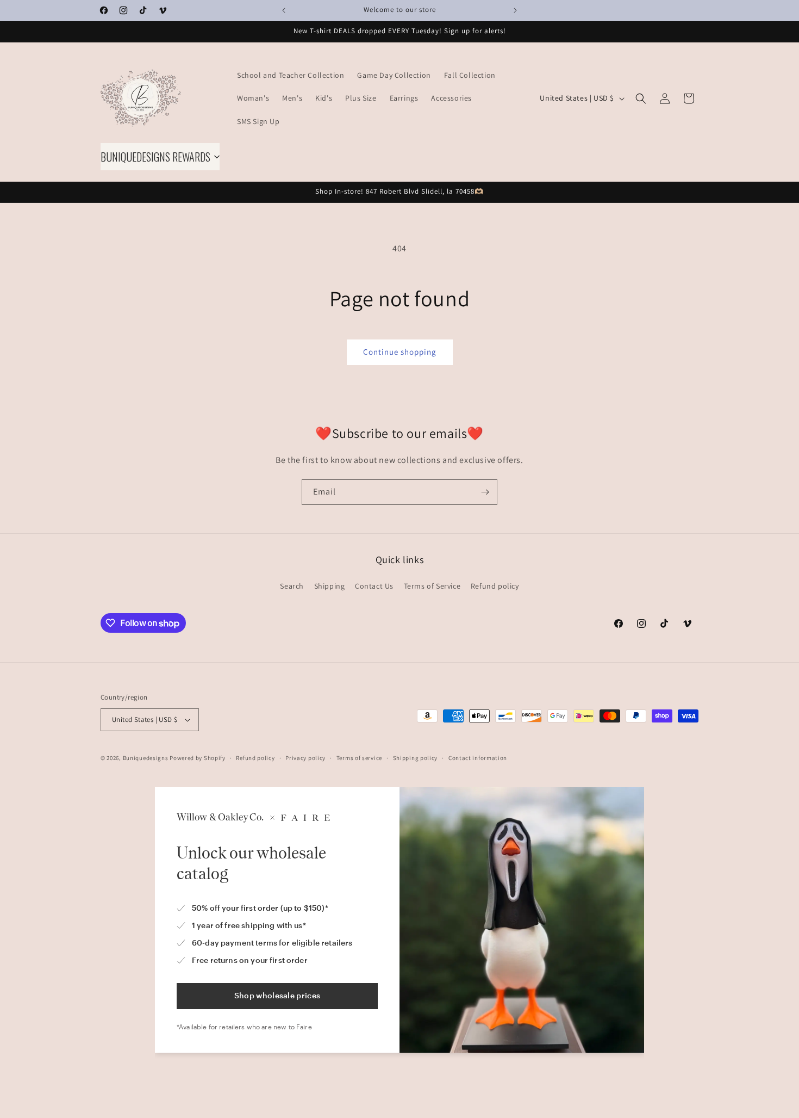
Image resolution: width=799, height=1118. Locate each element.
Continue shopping (399, 352)
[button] (641, 98)
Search (292, 586)
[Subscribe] (485, 492)
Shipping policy (415, 758)
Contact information (477, 758)
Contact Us (374, 586)
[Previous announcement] (284, 10)
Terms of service (359, 758)
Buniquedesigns (145, 758)
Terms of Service (432, 586)
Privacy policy (305, 758)
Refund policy (495, 586)
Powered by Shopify (198, 758)
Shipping (329, 586)
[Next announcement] (515, 10)
